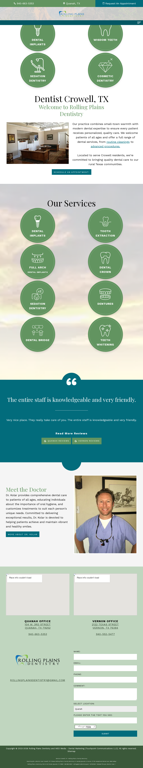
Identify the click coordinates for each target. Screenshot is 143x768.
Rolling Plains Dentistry (39, 748)
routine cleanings (118, 141)
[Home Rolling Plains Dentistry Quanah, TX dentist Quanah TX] (71, 14)
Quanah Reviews (58, 441)
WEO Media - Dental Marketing (69, 748)
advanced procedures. (105, 146)
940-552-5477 (105, 634)
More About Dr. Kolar (22, 534)
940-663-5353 (37, 634)
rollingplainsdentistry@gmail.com (37, 680)
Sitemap (71, 751)
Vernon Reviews (88, 441)
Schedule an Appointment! (71, 172)
